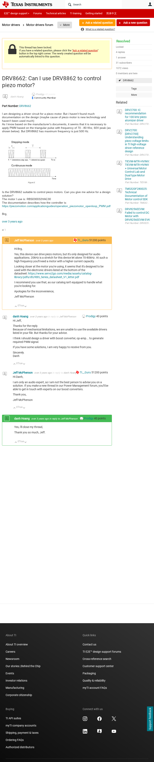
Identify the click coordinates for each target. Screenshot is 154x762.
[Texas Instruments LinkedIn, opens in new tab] (85, 732)
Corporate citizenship (19, 695)
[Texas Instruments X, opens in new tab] (113, 720)
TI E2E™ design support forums (102, 651)
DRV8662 (128, 80)
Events (10, 673)
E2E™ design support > (16, 13)
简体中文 (111, 13)
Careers (10, 651)
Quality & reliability (94, 680)
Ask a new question (135, 22)
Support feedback (150, 719)
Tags (134, 88)
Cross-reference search (97, 658)
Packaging (89, 673)
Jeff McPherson (24, 240)
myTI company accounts (21, 725)
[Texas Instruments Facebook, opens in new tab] (99, 720)
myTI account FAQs (95, 687)
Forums (37, 13)
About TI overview (17, 644)
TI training (75, 13)
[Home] (30, 4)
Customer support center (98, 666)
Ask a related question (99, 22)
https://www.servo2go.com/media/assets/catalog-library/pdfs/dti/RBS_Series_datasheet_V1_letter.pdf (53, 275)
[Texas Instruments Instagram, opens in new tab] (85, 720)
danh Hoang (16, 96)
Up (16, 306)
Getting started (93, 13)
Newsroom (12, 658)
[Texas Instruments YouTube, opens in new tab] (113, 732)
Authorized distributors (20, 747)
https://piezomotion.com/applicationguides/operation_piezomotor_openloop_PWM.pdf (56, 206)
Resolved (123, 41)
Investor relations (16, 680)
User (150, 4)
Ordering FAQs (15, 740)
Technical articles (56, 13)
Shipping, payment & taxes (22, 732)
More (66, 24)
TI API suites (13, 718)
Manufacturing (15, 687)
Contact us (89, 644)
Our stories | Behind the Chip (23, 666)
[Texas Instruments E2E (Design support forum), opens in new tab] (99, 732)
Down (25, 306)
